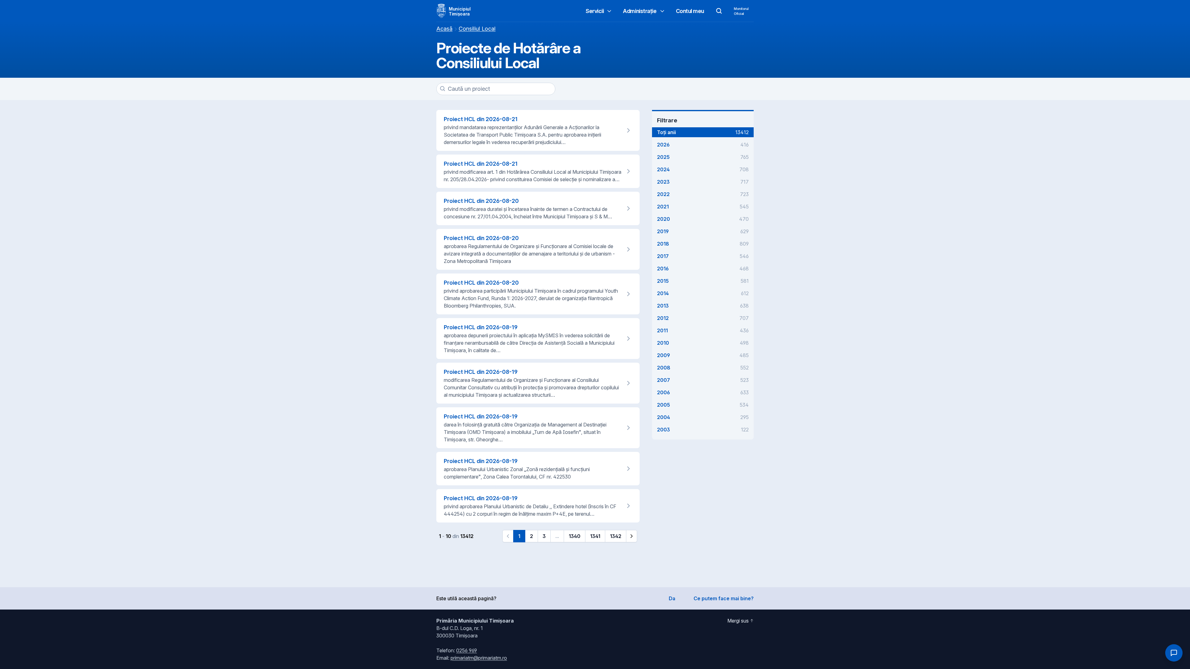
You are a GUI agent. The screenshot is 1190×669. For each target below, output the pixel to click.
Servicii (595, 11)
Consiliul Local (477, 28)
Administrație (639, 11)
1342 (615, 536)
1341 (595, 536)
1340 (574, 536)
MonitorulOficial (741, 11)
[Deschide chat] (1174, 653)
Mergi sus (738, 621)
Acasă (444, 28)
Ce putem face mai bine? (724, 598)
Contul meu (690, 11)
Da (672, 598)
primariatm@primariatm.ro (479, 658)
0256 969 (466, 650)
